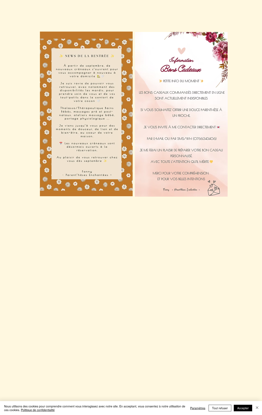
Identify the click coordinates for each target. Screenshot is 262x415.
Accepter (243, 408)
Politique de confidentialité (38, 410)
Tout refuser (220, 408)
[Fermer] (257, 408)
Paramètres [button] (197, 408)
